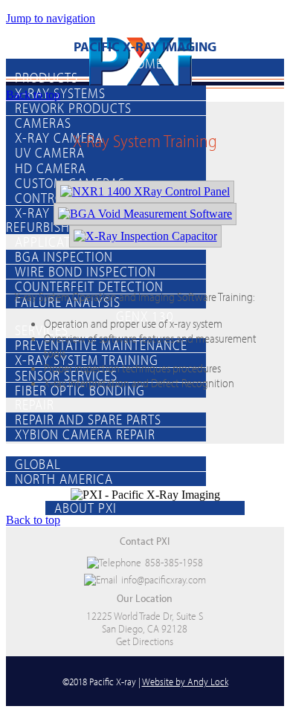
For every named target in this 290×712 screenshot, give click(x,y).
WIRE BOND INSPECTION (85, 271)
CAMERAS (43, 123)
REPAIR (34, 404)
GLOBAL (38, 463)
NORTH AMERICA (64, 479)
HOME (145, 63)
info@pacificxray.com (163, 579)
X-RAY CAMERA (59, 137)
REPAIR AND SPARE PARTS (88, 419)
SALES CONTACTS (65, 448)
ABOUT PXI (85, 508)
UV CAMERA (50, 152)
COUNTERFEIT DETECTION (89, 286)
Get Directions (144, 641)
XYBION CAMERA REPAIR (85, 434)
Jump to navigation (50, 18)
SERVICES (41, 330)
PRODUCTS (46, 77)
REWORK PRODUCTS (73, 108)
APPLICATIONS (57, 241)
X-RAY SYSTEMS (60, 92)
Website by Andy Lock (185, 681)
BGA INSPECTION (64, 256)
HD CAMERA (50, 167)
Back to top (33, 94)
